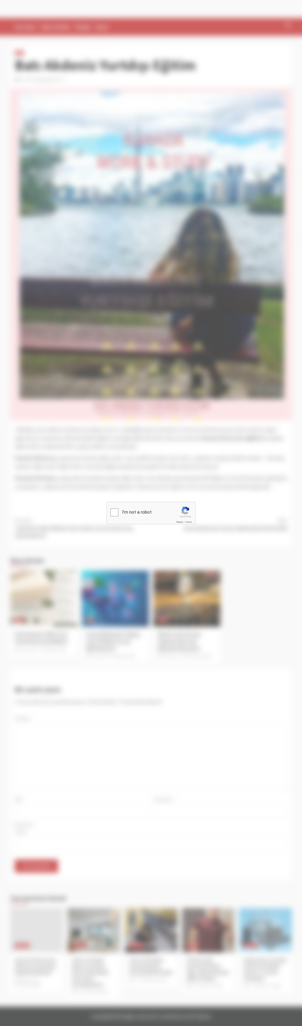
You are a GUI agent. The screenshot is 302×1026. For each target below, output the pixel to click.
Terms (188, 522)
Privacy (179, 522)
